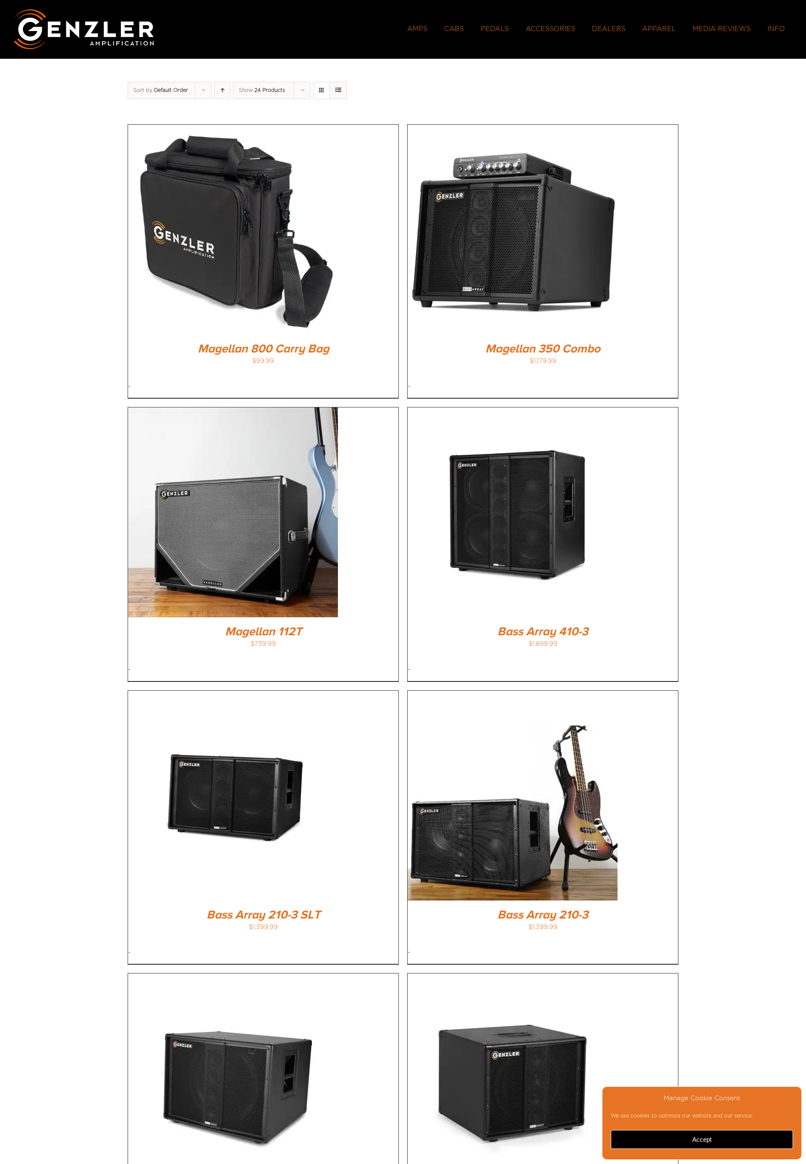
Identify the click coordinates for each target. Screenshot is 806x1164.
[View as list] (338, 90)
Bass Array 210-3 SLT (263, 915)
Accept (702, 1139)
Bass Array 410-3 (542, 632)
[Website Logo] (84, 11)
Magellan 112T (263, 632)
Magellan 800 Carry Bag (263, 349)
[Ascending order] (222, 90)
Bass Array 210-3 (542, 915)
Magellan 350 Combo (542, 349)
